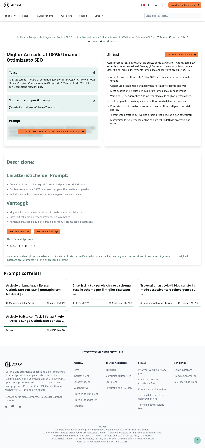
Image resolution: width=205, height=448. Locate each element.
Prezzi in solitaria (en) (86, 394)
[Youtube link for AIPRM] (13, 407)
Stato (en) (111, 382)
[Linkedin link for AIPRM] (20, 407)
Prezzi (24, 15)
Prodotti (8, 15)
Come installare (183, 370)
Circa (97, 15)
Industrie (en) (81, 376)
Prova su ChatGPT (45, 231)
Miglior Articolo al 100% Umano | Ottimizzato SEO (127, 37)
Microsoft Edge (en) (185, 382)
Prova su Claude (17, 231)
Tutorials (111, 370)
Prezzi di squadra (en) (86, 400)
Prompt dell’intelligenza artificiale (46, 37)
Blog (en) (79, 406)
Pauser (163, 37)
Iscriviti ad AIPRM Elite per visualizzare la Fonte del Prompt (50, 131)
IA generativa (81, 388)
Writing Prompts (90, 37)
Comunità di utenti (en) (119, 376)
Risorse (82, 15)
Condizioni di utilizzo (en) (152, 389)
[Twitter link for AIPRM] (6, 406)
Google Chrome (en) (185, 376)
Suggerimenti (45, 15)
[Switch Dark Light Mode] (149, 5)
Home (23, 37)
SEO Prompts (73, 37)
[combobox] (172, 16)
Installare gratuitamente (183, 5)
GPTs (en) (66, 15)
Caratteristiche (82, 382)
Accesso (159, 5)
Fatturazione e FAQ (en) (119, 388)
